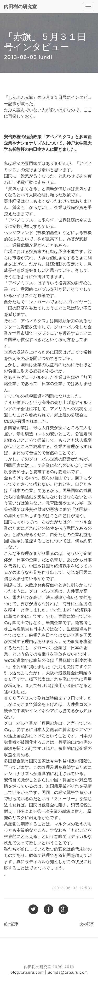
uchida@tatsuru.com (68, 972)
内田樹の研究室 (20, 6)
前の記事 (11, 923)
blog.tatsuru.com (27, 972)
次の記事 (86, 923)
